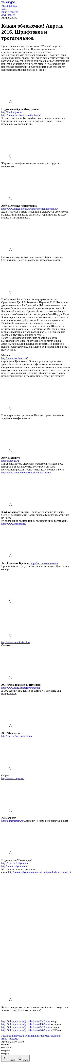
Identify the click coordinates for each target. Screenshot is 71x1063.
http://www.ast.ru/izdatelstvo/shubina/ (20, 687)
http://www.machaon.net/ (14, 358)
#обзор (45, 1035)
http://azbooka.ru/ (10, 460)
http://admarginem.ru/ (12, 820)
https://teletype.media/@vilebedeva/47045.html (25, 1021)
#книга (38, 1035)
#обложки (55, 1035)
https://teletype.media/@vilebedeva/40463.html (25, 1030)
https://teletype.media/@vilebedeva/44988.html (25, 1024)
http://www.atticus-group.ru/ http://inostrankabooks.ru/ (29, 208)
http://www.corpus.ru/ (12, 778)
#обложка (20, 1035)
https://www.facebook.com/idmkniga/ (20, 115)
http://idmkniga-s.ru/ (11, 112)
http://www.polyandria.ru (14, 866)
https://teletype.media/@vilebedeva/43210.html (25, 1027)
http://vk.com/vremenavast (44, 563)
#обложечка (8, 1035)
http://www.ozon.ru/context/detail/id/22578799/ (26, 472)
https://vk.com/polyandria (14, 863)
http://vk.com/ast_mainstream (16, 736)
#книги (30, 1035)
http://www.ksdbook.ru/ (13, 523)
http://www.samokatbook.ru (15, 642)
